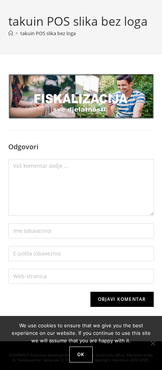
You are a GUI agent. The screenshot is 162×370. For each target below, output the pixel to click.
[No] (152, 343)
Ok (80, 354)
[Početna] (10, 33)
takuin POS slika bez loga (48, 33)
